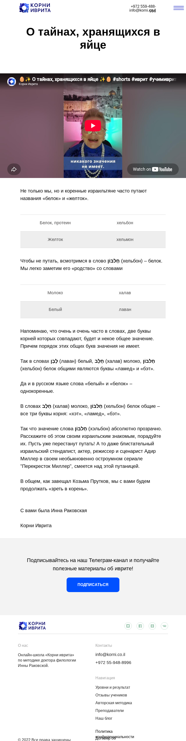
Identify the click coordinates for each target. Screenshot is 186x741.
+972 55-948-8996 (113, 662)
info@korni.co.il (110, 654)
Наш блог (103, 718)
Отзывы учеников (111, 695)
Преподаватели (109, 711)
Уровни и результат (112, 687)
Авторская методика (113, 703)
